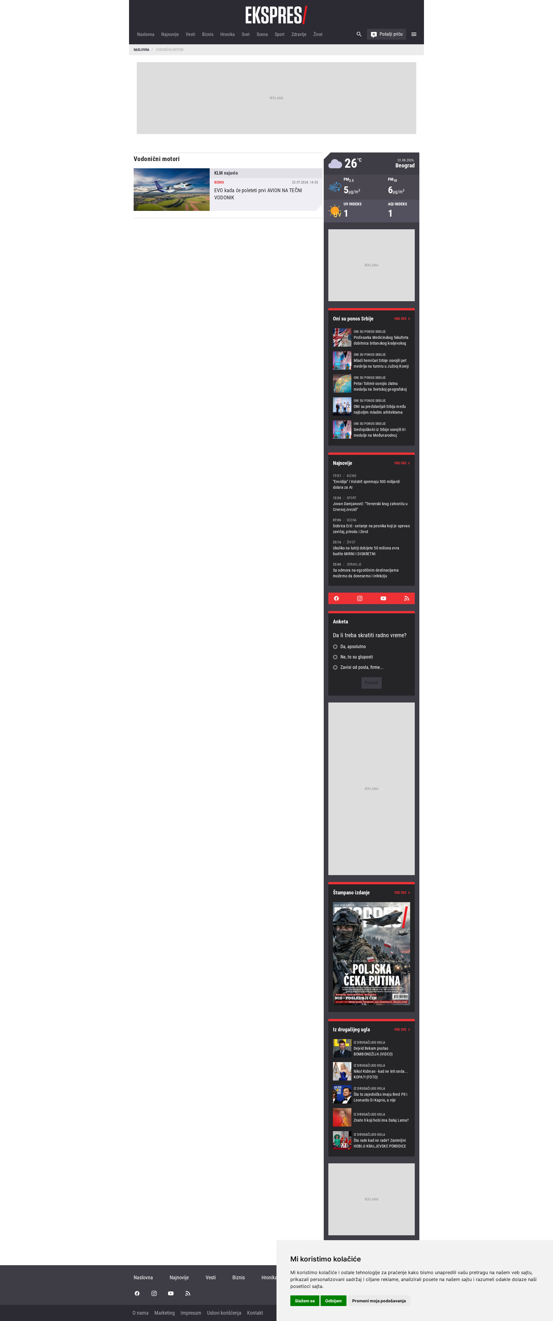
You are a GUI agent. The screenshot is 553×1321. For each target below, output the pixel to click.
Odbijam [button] (333, 1300)
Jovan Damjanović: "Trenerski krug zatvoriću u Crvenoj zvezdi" (371, 503)
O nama (140, 1313)
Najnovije (170, 34)
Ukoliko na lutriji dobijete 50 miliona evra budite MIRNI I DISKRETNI (371, 548)
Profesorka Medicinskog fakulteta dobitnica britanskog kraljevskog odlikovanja (371, 337)
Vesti (190, 34)
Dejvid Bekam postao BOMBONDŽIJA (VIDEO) (371, 1048)
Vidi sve (400, 319)
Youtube (383, 598)
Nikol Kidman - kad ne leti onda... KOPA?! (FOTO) (371, 1071)
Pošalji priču (391, 34)
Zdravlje (298, 34)
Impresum (191, 1313)
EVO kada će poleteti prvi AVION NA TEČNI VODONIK (228, 189)
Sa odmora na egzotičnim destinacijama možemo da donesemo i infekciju (371, 570)
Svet (246, 34)
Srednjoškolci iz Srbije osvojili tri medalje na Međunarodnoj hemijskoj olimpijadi (371, 429)
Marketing (164, 1313)
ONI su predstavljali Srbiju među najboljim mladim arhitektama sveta (371, 406)
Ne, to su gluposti (356, 657)
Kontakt (255, 1313)
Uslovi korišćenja (224, 1313)
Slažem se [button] (305, 1300)
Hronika (227, 34)
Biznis (207, 34)
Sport (280, 34)
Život (318, 34)
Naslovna (145, 34)
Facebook (336, 598)
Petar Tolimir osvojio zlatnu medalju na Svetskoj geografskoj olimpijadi (371, 383)
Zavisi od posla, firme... (361, 667)
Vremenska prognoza (371, 163)
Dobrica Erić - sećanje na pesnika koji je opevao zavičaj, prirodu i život (371, 525)
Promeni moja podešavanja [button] (379, 1300)
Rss (406, 598)
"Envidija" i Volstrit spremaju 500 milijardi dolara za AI (371, 481)
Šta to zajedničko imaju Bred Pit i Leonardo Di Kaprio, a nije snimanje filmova (371, 1094)
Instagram (359, 598)
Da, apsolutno (353, 646)
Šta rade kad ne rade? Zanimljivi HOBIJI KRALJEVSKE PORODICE (371, 1140)
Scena (262, 34)
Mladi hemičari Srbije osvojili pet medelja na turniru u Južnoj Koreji (371, 360)
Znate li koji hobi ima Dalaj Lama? (371, 1117)
